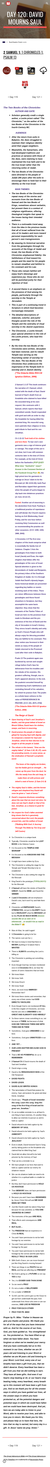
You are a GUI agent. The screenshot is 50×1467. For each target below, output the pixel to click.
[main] (25, 19)
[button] (3, 3)
